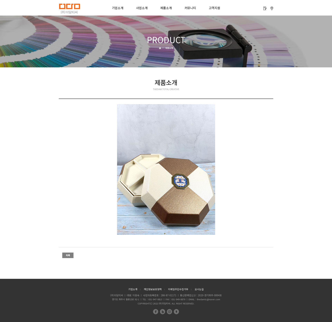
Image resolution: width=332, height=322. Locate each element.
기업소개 (117, 8)
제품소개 (166, 8)
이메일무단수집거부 (178, 289)
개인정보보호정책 (153, 289)
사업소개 (142, 8)
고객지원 (214, 8)
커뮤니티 (190, 8)
